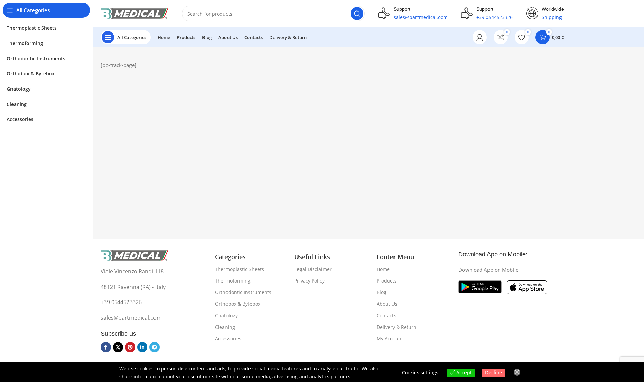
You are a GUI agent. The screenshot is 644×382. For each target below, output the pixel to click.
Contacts (386, 315)
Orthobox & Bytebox (237, 303)
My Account (390, 338)
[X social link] (118, 347)
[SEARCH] (357, 13)
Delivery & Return (396, 327)
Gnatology (226, 315)
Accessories (228, 338)
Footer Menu (395, 257)
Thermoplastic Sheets (239, 269)
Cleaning (225, 327)
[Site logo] (134, 12)
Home (383, 269)
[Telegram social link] (154, 347)
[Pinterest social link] (130, 347)
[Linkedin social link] (142, 347)
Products (387, 280)
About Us (387, 303)
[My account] (479, 37)
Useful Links (312, 257)
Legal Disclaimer (313, 269)
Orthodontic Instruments (243, 292)
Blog (381, 292)
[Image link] (134, 254)
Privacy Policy (309, 280)
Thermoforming (233, 280)
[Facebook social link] (106, 347)
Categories (230, 257)
